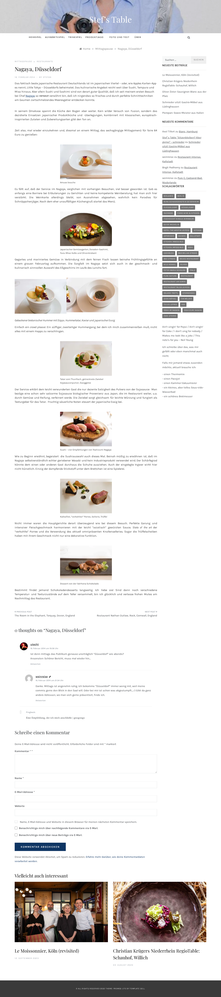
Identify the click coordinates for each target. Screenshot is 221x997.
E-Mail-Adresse (25, 792)
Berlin (180, 196)
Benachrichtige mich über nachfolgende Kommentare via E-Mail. (58, 828)
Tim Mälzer (186, 299)
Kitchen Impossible (174, 247)
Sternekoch (188, 293)
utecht (34, 644)
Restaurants (45, 61)
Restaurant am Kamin (175, 282)
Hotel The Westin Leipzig (176, 230)
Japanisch (169, 236)
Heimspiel (35, 37)
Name (19, 778)
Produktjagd (94, 37)
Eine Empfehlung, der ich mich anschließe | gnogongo (55, 717)
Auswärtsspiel (55, 37)
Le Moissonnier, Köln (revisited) (180, 74)
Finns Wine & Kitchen (188, 213)
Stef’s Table (110, 19)
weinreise (42, 676)
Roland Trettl (171, 293)
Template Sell (137, 988)
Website (20, 806)
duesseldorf (170, 207)
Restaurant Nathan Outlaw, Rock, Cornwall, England (127, 615)
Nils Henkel (170, 264)
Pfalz (192, 270)
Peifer (183, 264)
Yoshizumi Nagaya (193, 310)
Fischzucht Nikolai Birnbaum (179, 219)
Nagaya (30, 95)
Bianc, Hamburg (188, 131)
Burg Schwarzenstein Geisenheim (181, 202)
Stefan (47, 77)
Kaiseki (182, 236)
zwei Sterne (170, 316)
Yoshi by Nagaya (172, 310)
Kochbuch (169, 253)
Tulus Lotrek (170, 304)
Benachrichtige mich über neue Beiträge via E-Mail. (50, 835)
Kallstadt (195, 236)
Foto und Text (119, 37)
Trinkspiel (75, 37)
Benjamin (168, 196)
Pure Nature (170, 276)
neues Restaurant (189, 259)
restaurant (187, 276)
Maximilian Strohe (187, 253)
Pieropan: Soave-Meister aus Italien (183, 112)
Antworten (35, 664)
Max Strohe (169, 259)
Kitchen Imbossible (174, 242)
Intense (198, 230)
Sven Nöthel (170, 299)
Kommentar (23, 751)
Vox (183, 304)
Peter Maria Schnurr (174, 270)
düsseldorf (187, 207)
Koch (190, 247)
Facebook (168, 213)
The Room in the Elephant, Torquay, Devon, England (45, 615)
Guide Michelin (171, 225)
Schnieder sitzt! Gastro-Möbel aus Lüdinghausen (181, 146)
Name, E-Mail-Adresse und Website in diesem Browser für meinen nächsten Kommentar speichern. (78, 821)
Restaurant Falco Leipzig (177, 287)
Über (137, 37)
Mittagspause (23, 61)
